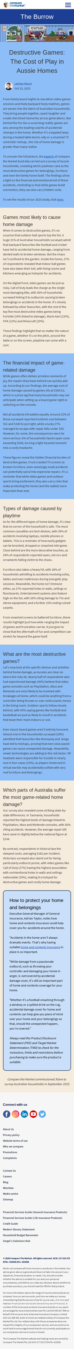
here (60, 199)
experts (49, 156)
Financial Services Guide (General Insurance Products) (35, 1212)
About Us (8, 1129)
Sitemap (8, 1199)
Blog (5, 1182)
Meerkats (8, 1188)
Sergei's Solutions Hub (16, 1241)
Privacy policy (11, 1135)
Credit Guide (10, 1223)
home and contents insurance (40, 947)
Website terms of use (15, 1140)
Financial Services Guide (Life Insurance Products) (32, 1218)
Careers (7, 1176)
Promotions (10, 1152)
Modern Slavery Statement (19, 1229)
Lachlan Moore (23, 83)
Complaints (10, 1158)
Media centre (10, 1193)
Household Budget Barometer (20, 1235)
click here (60, 1299)
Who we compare (13, 1146)
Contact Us (9, 1170)
